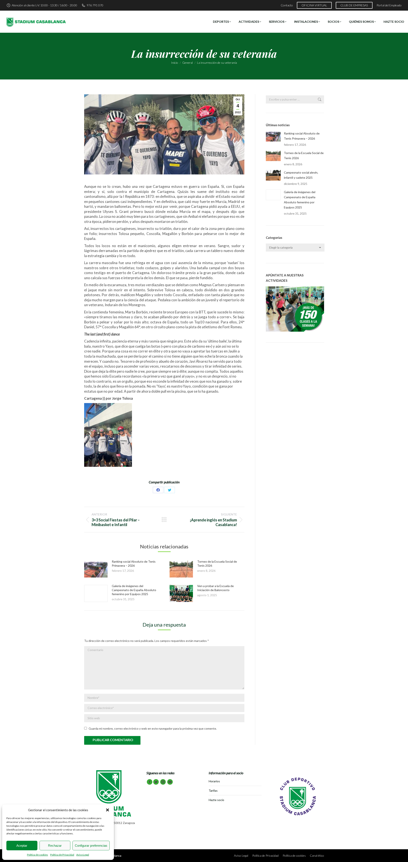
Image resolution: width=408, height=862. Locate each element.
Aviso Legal (82, 854)
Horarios (214, 781)
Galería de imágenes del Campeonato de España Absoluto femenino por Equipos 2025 (134, 590)
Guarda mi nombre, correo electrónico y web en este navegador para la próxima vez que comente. (153, 728)
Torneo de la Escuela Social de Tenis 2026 (304, 155)
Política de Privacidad (62, 854)
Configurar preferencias (91, 845)
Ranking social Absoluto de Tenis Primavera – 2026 (302, 136)
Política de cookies (37, 854)
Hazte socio (216, 800)
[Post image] (96, 569)
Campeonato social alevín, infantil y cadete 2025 (301, 175)
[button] (107, 810)
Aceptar (21, 845)
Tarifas (213, 790)
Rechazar (55, 845)
